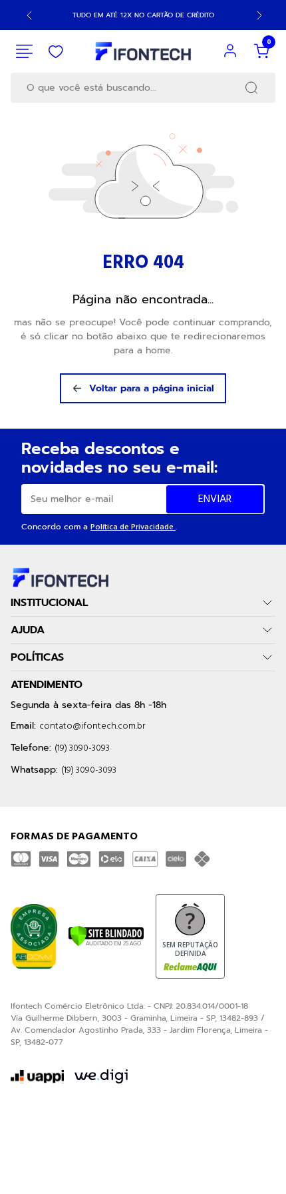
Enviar (214, 499)
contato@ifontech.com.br (92, 726)
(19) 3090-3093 (82, 748)
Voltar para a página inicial (151, 388)
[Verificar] (106, 936)
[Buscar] (251, 87)
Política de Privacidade (133, 527)
